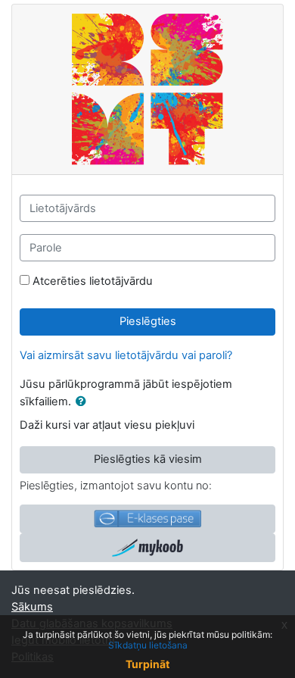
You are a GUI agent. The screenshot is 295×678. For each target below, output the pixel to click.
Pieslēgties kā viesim (148, 459)
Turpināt (147, 664)
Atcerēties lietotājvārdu (93, 281)
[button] (84, 402)
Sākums (32, 607)
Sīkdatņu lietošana (148, 645)
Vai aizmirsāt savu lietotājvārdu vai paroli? (126, 355)
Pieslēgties (148, 321)
